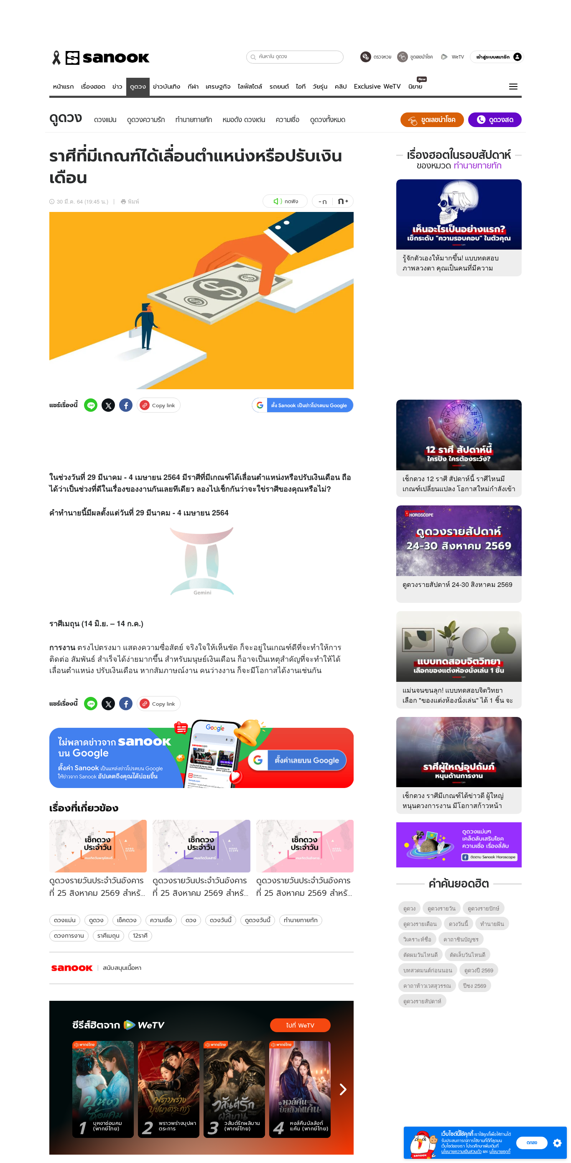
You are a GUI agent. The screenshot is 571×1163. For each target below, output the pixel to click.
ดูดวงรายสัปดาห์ (422, 1001)
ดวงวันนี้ (221, 920)
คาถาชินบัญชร (461, 939)
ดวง (191, 920)
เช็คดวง (127, 920)
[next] (343, 1089)
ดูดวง (138, 86)
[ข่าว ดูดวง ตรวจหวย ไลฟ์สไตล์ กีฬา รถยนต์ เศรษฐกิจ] (99, 57)
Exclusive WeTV (377, 86)
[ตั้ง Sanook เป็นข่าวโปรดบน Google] (201, 753)
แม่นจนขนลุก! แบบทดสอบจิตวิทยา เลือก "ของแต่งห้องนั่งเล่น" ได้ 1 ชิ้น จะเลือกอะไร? (458, 700)
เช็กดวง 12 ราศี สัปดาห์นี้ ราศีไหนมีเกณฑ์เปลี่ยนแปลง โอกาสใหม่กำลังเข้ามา (459, 488)
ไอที (301, 86)
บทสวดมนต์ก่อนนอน (427, 970)
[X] (108, 405)
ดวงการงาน (69, 935)
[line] (90, 405)
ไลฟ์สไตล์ (250, 86)
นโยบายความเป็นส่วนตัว (461, 1151)
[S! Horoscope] (72, 968)
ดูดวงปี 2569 (478, 970)
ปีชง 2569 (474, 986)
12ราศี (140, 935)
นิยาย (415, 86)
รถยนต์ (279, 86)
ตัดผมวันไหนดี (420, 955)
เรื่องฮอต (93, 86)
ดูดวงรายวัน (442, 908)
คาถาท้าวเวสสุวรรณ (427, 986)
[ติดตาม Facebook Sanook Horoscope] (459, 844)
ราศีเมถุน (108, 935)
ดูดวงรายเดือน (420, 924)
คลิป (341, 86)
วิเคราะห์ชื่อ (417, 939)
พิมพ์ (133, 201)
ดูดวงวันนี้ (257, 920)
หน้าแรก (63, 86)
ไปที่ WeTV (300, 1025)
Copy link (163, 405)
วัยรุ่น (320, 86)
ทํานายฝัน (492, 924)
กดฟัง (291, 201)
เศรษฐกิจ (218, 86)
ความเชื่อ (161, 920)
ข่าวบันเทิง (166, 86)
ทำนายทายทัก (301, 920)
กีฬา (193, 86)
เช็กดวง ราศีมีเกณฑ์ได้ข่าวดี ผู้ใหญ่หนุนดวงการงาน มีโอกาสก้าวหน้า (453, 800)
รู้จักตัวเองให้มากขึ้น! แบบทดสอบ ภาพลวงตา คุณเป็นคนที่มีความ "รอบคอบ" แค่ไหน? (451, 268)
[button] (253, 57)
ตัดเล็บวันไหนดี (467, 955)
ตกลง (532, 1142)
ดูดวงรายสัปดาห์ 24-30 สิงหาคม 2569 (457, 584)
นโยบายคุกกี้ (499, 1151)
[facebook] (126, 405)
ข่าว (117, 86)
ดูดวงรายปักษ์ (484, 908)
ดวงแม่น (65, 920)
